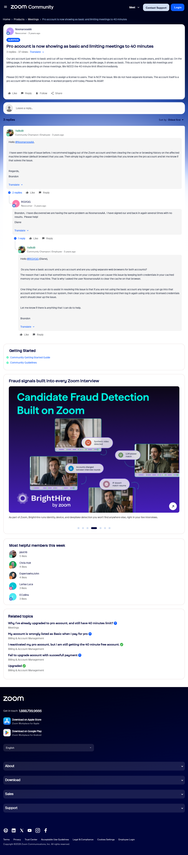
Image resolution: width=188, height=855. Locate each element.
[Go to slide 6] (105, 528)
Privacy (17, 839)
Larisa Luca (26, 584)
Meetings (33, 19)
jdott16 (23, 552)
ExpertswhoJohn (29, 573)
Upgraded (15, 666)
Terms (6, 839)
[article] (94, 162)
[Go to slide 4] (93, 528)
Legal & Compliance (83, 839)
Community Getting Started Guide (30, 357)
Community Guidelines (23, 362)
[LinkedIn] (13, 830)
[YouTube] (29, 830)
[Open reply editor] (94, 108)
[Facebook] (45, 830)
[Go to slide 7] (109, 528)
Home (6, 19)
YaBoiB (19, 130)
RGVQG (26, 201)
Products (19, 19)
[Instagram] (37, 830)
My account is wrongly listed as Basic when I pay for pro (48, 634)
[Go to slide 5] (100, 528)
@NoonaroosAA (24, 142)
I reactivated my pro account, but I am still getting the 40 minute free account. (63, 644)
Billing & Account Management (26, 638)
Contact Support (156, 7)
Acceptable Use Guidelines (55, 839)
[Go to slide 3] (87, 528)
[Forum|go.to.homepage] (32, 7)
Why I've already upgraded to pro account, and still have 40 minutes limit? (60, 623)
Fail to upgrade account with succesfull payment (42, 655)
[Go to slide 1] (78, 528)
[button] (5, 7)
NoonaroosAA (23, 29)
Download (12, 780)
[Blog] (5, 830)
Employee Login (126, 839)
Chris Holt (25, 563)
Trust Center (31, 839)
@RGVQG (33, 258)
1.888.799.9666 (30, 711)
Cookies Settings (106, 839)
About (9, 766)
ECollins (24, 595)
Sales (9, 794)
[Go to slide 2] (83, 528)
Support (11, 808)
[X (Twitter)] (21, 830)
